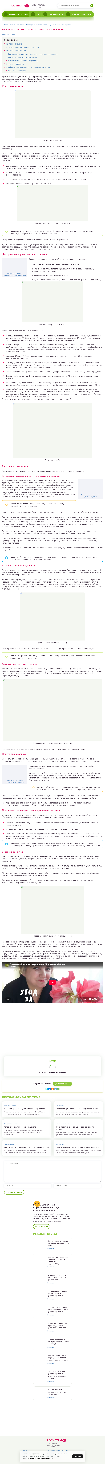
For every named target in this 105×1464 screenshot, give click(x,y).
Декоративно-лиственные (12, 1123)
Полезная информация (82, 14)
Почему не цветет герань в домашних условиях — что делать (58, 1243)
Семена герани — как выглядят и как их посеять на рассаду (58, 1341)
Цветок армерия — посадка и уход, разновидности (77, 1147)
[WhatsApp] (58, 1089)
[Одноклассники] (52, 1089)
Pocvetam (19, 5)
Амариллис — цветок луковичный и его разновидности (14, 274)
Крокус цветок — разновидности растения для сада (26, 1147)
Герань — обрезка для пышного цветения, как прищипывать (57, 1277)
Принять (78, 1456)
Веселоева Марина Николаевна (52, 1072)
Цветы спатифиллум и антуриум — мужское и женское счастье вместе (57, 1357)
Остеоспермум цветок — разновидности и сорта (77, 1109)
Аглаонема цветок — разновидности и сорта (23, 1127)
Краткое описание (14, 44)
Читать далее (41, 1226)
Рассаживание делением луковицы (23, 61)
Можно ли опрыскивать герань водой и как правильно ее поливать (57, 1325)
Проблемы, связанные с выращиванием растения (28, 67)
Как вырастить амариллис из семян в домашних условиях (33, 54)
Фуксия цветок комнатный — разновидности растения (75, 1128)
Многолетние (60, 1144)
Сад (38, 14)
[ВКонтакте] (49, 1089)
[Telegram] (55, 1089)
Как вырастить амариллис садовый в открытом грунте (14, 781)
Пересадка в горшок (15, 64)
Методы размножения (16, 50)
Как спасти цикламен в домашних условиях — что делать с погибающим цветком (58, 1374)
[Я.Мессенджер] (47, 1089)
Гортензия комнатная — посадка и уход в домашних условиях (57, 1293)
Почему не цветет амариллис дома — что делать (90, 496)
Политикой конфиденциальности (37, 1458)
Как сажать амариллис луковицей (22, 57)
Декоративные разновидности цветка (22, 47)
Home (6, 25)
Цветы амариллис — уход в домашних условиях (24, 1109)
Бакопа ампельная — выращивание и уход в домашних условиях (46, 1207)
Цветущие (29, 25)
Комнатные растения (18, 14)
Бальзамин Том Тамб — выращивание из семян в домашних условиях (57, 1309)
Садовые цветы (56, 14)
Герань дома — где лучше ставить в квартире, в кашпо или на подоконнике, (58, 1260)
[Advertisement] (52, 1031)
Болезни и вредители (17, 71)
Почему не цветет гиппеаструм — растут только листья (56, 1392)
